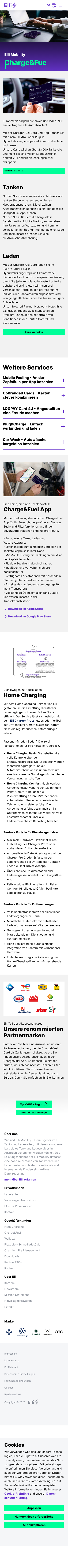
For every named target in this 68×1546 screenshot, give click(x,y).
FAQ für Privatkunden (18, 1206)
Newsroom (11, 1289)
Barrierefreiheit (12, 1394)
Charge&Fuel (12, 1232)
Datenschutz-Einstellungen (19, 1373)
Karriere (9, 1283)
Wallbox (9, 1238)
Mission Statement (16, 1295)
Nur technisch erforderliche (34, 1516)
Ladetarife (11, 1194)
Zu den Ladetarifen (34, 332)
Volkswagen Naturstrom (20, 1200)
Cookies (8, 1387)
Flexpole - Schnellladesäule (22, 1244)
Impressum (10, 1353)
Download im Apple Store (25, 608)
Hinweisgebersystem (18, 1300)
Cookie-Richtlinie (16, 1493)
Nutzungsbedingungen (17, 1380)
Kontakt (9, 1212)
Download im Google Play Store (29, 616)
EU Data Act (11, 1367)
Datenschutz (11, 1360)
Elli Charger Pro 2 (22, 720)
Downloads (11, 1256)
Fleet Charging (14, 1226)
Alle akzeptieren (34, 1525)
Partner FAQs (13, 1262)
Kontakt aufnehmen (14, 171)
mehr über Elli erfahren (20, 1179)
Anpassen (34, 1508)
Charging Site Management (22, 1250)
